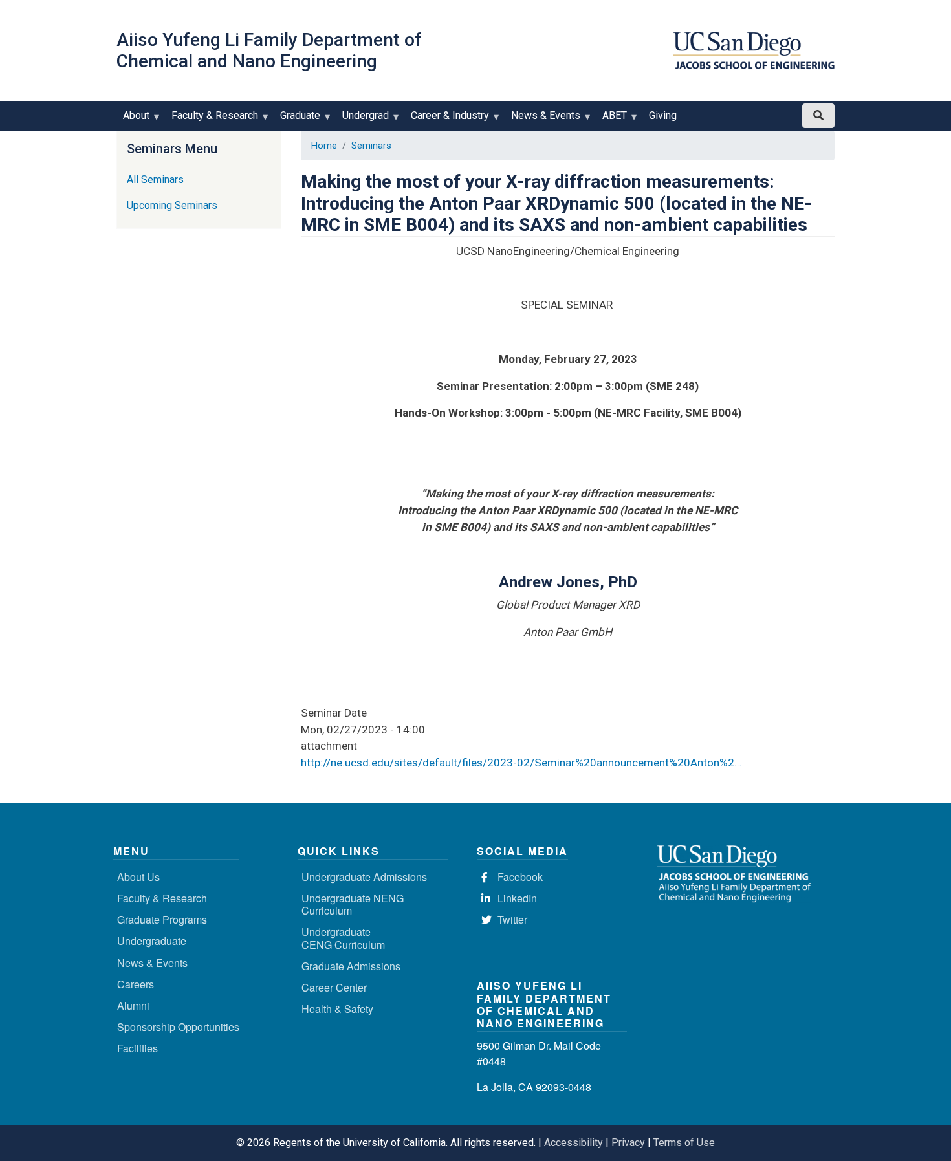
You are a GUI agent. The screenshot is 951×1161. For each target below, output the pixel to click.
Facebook (520, 876)
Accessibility (573, 1142)
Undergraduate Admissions (364, 876)
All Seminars (155, 179)
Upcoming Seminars (172, 205)
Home (324, 145)
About (132, 120)
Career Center (334, 987)
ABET (611, 120)
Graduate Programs (162, 919)
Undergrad (362, 120)
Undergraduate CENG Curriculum (343, 937)
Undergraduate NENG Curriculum (352, 904)
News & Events (542, 120)
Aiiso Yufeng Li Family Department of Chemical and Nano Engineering (269, 50)
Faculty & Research (211, 120)
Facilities (137, 1048)
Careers (135, 984)
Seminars (371, 145)
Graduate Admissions (350, 966)
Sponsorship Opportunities (178, 1026)
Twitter (512, 919)
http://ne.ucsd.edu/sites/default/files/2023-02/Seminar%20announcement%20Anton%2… (521, 762)
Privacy (628, 1142)
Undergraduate (151, 940)
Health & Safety (337, 1008)
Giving (663, 115)
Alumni (133, 1005)
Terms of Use (684, 1142)
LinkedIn (517, 898)
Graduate (297, 120)
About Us (138, 876)
